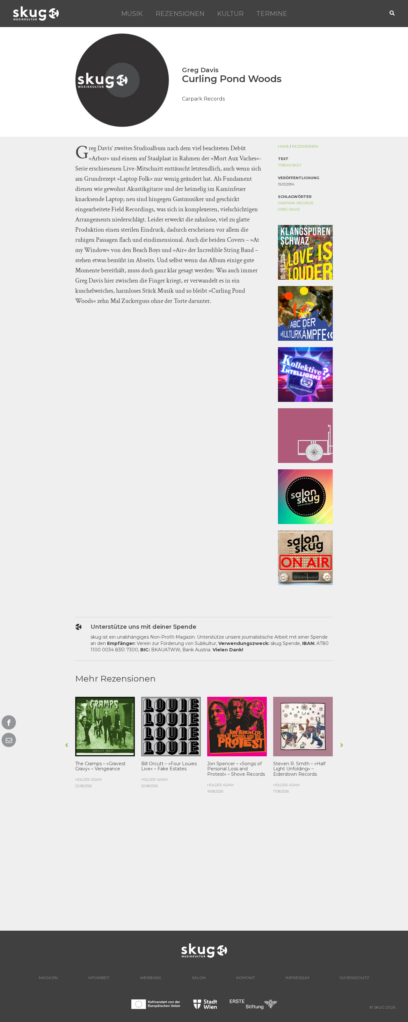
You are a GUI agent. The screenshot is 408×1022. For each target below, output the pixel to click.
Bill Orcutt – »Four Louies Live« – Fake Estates (169, 766)
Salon (199, 977)
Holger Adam (88, 779)
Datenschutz (354, 977)
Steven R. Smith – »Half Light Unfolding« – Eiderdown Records (299, 769)
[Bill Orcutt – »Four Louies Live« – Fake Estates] (171, 726)
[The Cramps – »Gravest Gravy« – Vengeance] (105, 726)
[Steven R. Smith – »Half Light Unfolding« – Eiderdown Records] (303, 726)
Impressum (297, 977)
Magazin (48, 977)
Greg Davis (289, 209)
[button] (392, 13)
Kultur (230, 14)
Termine (271, 14)
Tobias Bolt (290, 165)
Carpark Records (295, 203)
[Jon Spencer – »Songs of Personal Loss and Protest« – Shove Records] (237, 726)
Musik (132, 14)
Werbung (150, 977)
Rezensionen (180, 14)
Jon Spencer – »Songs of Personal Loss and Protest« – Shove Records (236, 769)
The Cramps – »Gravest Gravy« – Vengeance (100, 766)
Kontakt (245, 977)
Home (283, 146)
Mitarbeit (98, 977)
